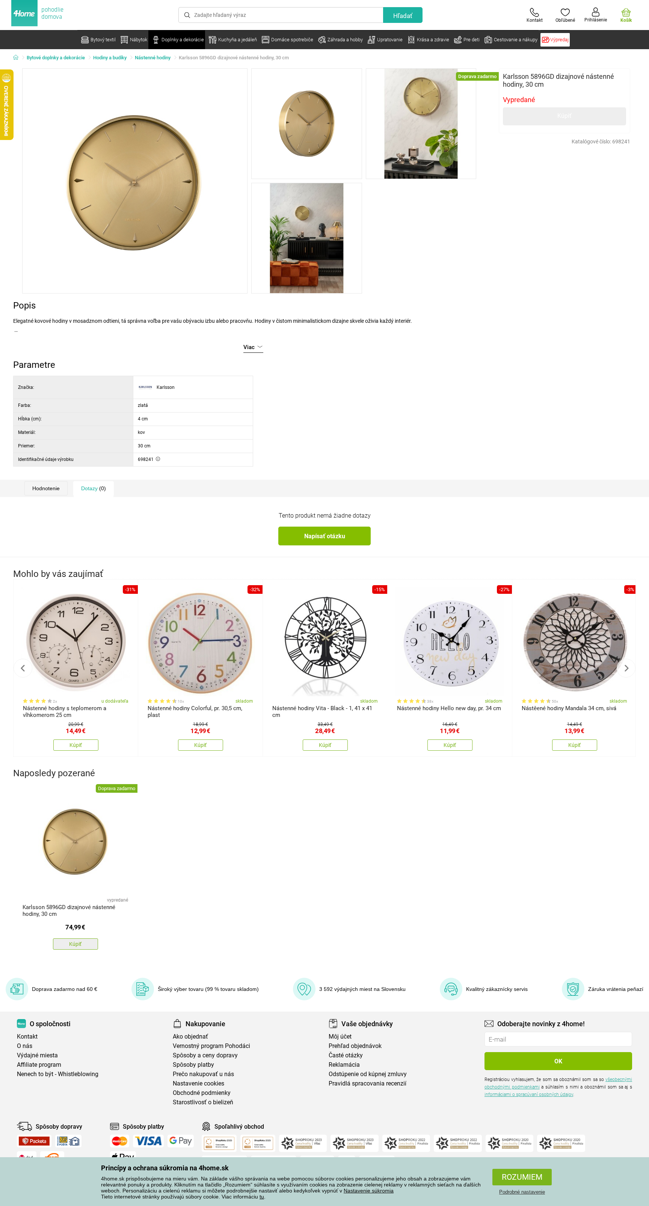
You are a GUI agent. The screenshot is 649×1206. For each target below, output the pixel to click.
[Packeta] (34, 1141)
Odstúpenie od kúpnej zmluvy (368, 1074)
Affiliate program (39, 1064)
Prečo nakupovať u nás (203, 1074)
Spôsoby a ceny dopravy (205, 1055)
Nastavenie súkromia (369, 1191)
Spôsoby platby (193, 1064)
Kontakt (27, 1036)
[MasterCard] (119, 1141)
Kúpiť (564, 115)
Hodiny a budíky (110, 57)
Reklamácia (344, 1064)
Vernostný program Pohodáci (211, 1046)
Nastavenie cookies (198, 1083)
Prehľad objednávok (355, 1046)
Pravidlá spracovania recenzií (367, 1083)
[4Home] (18, 57)
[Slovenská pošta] (68, 1141)
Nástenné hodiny (153, 57)
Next (626, 668)
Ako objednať (190, 1036)
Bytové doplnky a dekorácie (56, 57)
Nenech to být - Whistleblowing (57, 1074)
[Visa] (148, 1141)
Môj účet (340, 1036)
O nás (24, 1046)
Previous (23, 668)
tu (262, 1197)
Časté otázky (346, 1055)
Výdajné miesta (37, 1055)
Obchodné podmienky (202, 1093)
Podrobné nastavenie (522, 1192)
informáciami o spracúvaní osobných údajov (528, 1094)
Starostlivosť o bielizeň (203, 1102)
